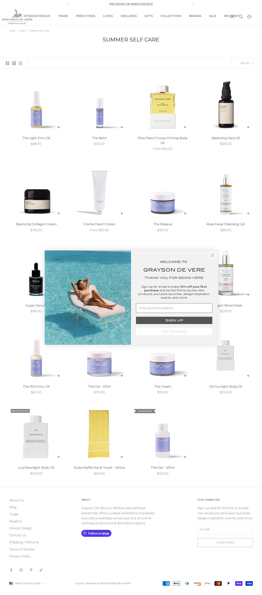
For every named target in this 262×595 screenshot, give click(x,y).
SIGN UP (174, 320)
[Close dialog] (212, 255)
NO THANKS (174, 331)
